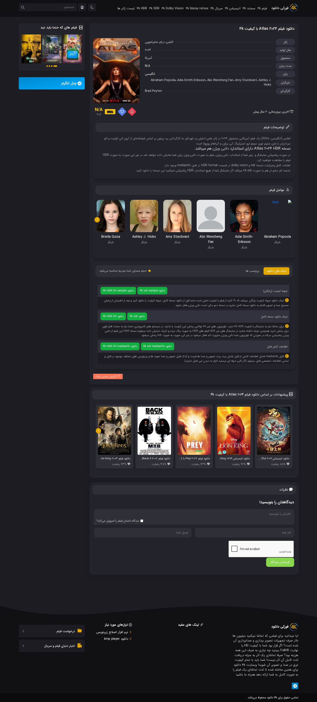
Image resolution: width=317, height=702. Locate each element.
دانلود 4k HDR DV (113, 316)
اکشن (169, 42)
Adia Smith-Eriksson (191, 80)
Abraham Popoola (163, 80)
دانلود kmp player (116, 638)
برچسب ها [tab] (252, 271)
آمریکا (148, 58)
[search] (23, 8)
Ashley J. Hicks (265, 82)
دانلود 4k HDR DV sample (118, 290)
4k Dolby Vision (173, 8)
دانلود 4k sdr (137, 316)
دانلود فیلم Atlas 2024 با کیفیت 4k (266, 29)
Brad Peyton (153, 91)
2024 (148, 50)
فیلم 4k (262, 8)
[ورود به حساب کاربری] (82, 7)
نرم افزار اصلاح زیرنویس (112, 632)
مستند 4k (249, 8)
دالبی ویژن (221, 148)
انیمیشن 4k (232, 8)
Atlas (265, 138)
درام (162, 42)
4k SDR (154, 8)
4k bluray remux (197, 8)
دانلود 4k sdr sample (152, 290)
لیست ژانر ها (126, 8)
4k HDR (142, 8)
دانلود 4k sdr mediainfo (157, 346)
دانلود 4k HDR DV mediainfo (120, 346)
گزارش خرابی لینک (105, 376)
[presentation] (97, 219)
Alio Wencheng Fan (220, 80)
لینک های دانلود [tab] (276, 271)
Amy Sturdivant (246, 80)
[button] (55, 66)
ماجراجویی (151, 42)
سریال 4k (216, 8)
